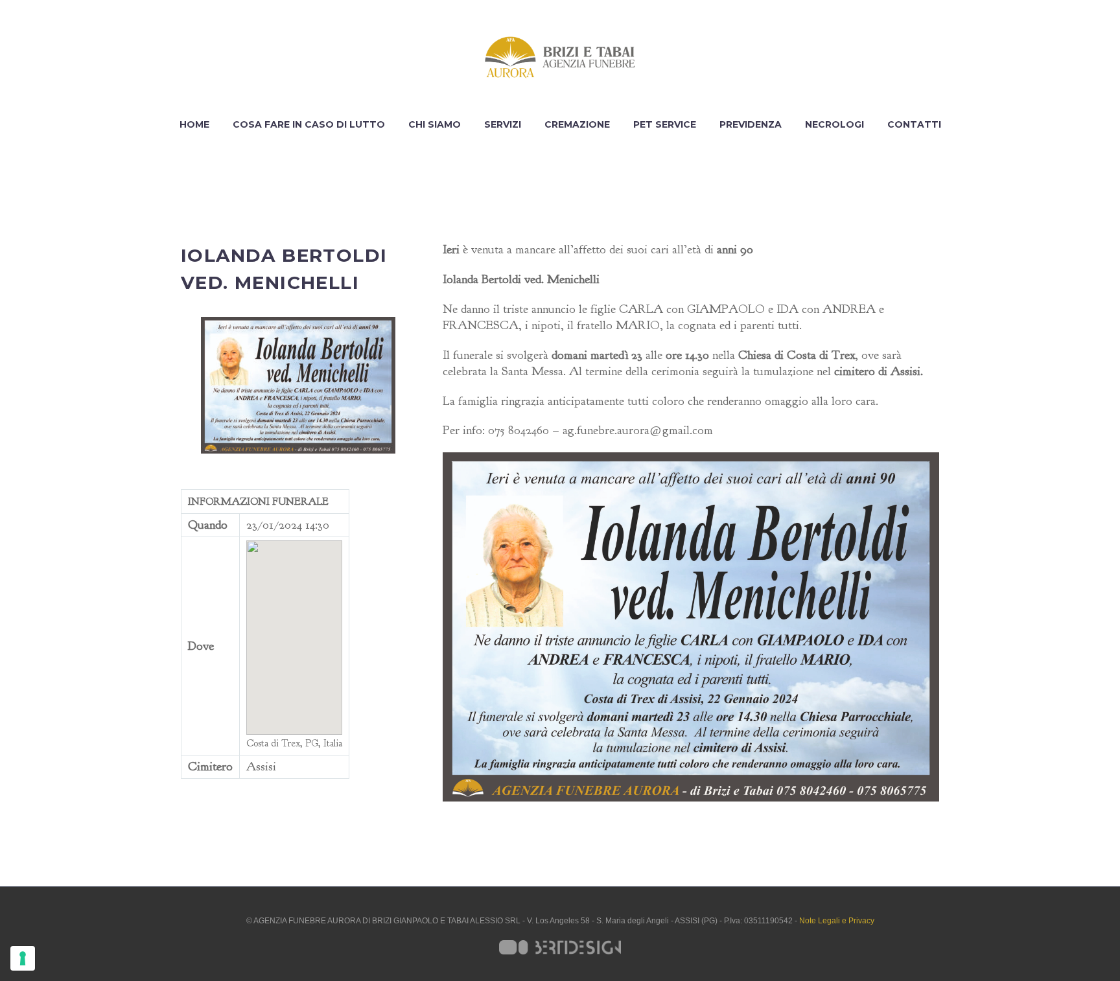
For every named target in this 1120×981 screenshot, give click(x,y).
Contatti (914, 124)
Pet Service (664, 124)
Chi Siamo (434, 124)
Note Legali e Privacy (836, 920)
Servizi (502, 124)
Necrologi (834, 124)
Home (194, 124)
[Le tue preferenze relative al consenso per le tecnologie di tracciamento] (22, 958)
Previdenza (750, 124)
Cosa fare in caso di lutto (309, 124)
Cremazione (577, 124)
